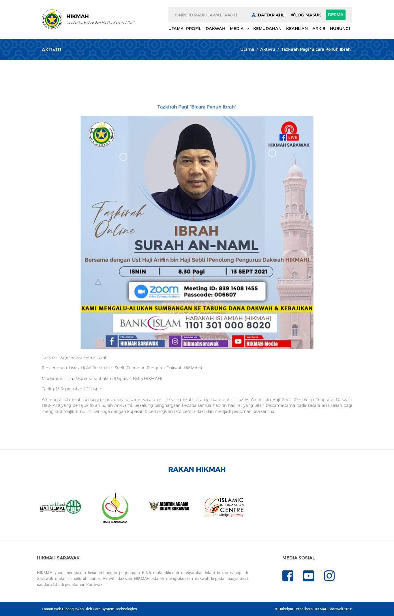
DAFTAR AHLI (272, 14)
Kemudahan (267, 28)
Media (237, 28)
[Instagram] (334, 578)
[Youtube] (313, 578)
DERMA (336, 14)
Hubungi (340, 28)
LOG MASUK (308, 14)
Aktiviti (267, 49)
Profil (193, 28)
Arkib (318, 28)
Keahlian (297, 28)
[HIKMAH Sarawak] (88, 19)
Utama (176, 28)
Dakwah (215, 28)
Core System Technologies (115, 609)
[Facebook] (292, 578)
